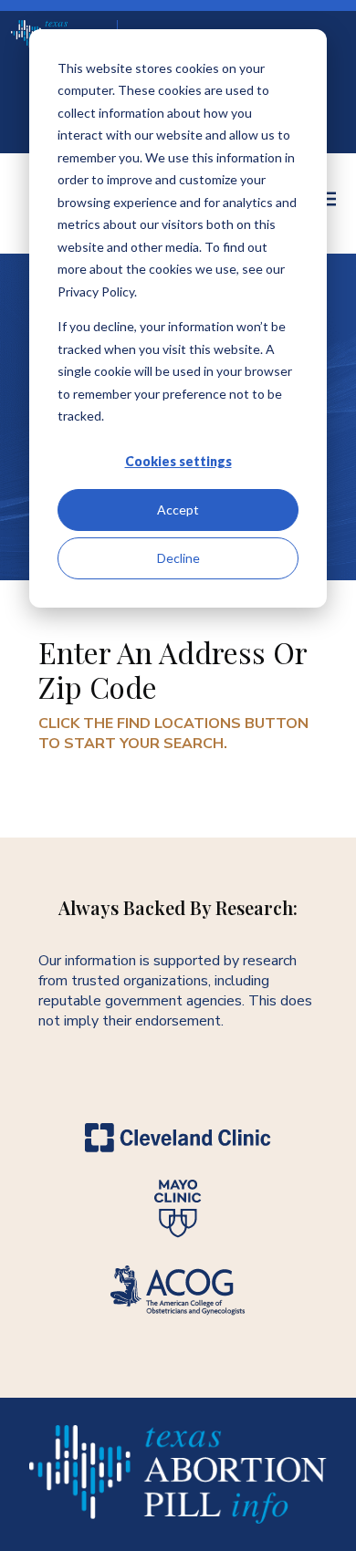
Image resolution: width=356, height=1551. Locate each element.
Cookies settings (178, 461)
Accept (178, 509)
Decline (178, 558)
